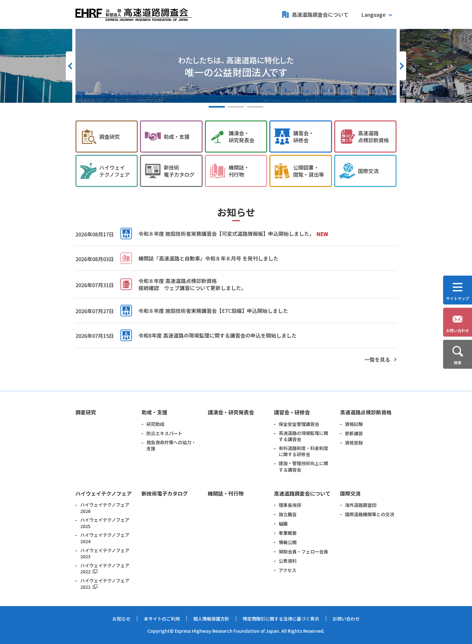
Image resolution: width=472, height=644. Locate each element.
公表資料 (288, 561)
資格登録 (354, 443)
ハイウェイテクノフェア (103, 493)
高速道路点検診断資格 (365, 412)
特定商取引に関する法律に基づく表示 (281, 618)
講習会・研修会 (292, 412)
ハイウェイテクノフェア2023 (104, 553)
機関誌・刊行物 (226, 493)
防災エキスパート (164, 433)
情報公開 (288, 542)
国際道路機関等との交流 (369, 514)
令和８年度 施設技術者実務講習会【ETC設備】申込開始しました (213, 310)
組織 (283, 524)
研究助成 (155, 424)
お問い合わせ (346, 618)
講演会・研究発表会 (231, 412)
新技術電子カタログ (165, 493)
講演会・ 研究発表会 (241, 136)
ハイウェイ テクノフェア (114, 170)
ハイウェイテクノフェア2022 (104, 568)
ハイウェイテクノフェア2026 (104, 508)
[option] (236, 66)
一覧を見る (377, 359)
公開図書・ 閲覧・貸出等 (308, 170)
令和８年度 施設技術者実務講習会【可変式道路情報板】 (203, 233)
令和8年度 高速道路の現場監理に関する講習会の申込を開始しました (217, 335)
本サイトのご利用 (162, 618)
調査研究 (109, 136)
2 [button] (236, 107)
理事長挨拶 (290, 505)
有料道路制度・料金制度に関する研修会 (303, 451)
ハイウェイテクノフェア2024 (104, 538)
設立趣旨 (288, 514)
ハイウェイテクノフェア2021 (104, 584)
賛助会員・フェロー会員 (303, 552)
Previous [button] (70, 65)
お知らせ (121, 618)
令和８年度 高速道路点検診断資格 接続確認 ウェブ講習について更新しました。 (192, 284)
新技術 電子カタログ (179, 170)
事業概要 (288, 533)
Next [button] (401, 65)
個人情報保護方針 (211, 618)
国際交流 (368, 171)
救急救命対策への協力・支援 (171, 445)
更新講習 (354, 433)
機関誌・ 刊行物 (239, 170)
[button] (376, 14)
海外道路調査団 (360, 505)
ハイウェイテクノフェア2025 (104, 523)
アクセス (287, 570)
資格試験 (354, 424)
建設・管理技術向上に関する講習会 (303, 466)
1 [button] (217, 107)
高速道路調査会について (320, 14)
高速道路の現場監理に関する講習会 (303, 436)
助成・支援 (176, 136)
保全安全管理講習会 (299, 424)
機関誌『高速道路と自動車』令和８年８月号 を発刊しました (208, 258)
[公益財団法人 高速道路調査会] (133, 13)
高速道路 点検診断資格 (373, 136)
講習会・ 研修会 (303, 136)
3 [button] (255, 107)
